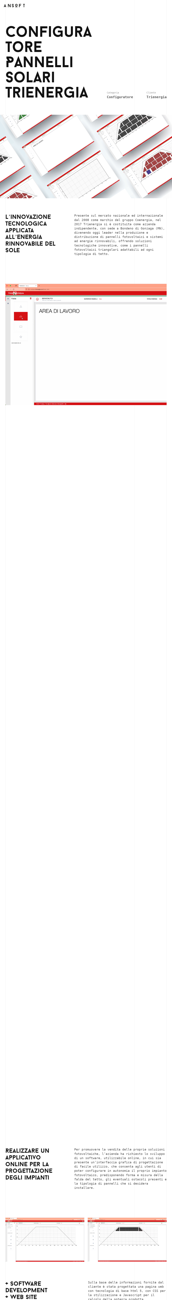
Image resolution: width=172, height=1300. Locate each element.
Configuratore (120, 97)
